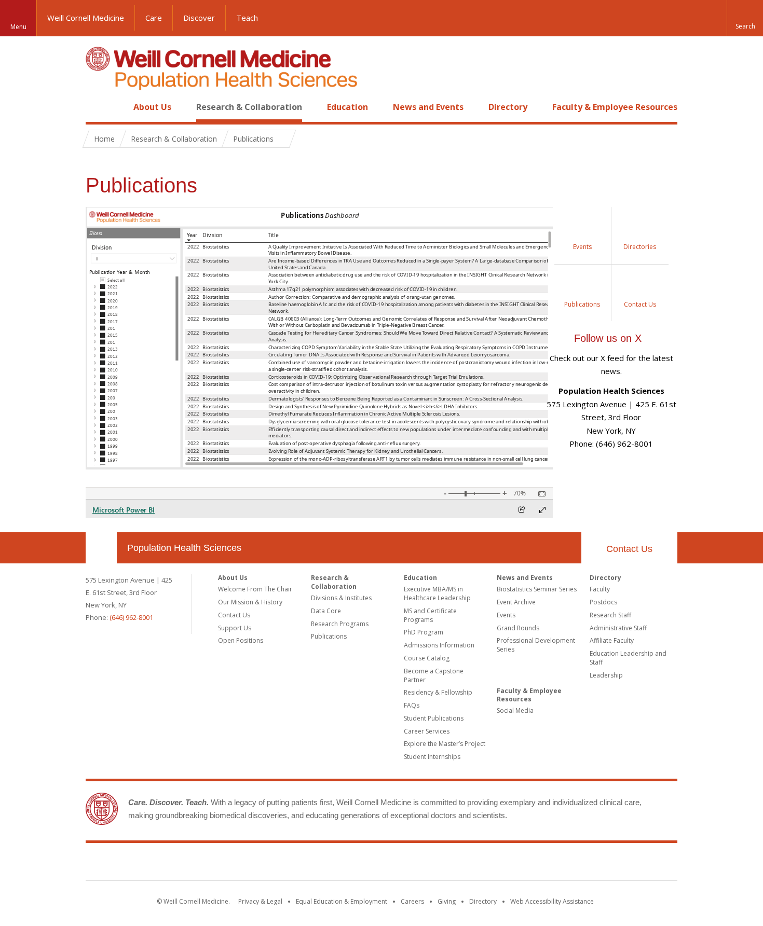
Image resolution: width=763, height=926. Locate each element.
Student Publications (434, 718)
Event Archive (516, 602)
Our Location (101, 547)
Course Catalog (426, 658)
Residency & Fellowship (438, 692)
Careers (412, 901)
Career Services (426, 731)
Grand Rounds (518, 628)
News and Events (428, 107)
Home (97, 107)
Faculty (600, 589)
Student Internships (432, 756)
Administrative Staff (618, 628)
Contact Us (629, 549)
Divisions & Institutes (341, 597)
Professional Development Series (536, 645)
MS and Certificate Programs (430, 615)
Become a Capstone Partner (434, 675)
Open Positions (240, 640)
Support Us (234, 628)
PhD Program (423, 632)
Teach (247, 17)
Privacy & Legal (260, 901)
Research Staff (610, 615)
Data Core (326, 610)
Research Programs (340, 623)
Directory (507, 107)
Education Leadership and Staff (628, 658)
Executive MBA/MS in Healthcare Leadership (437, 593)
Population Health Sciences (184, 548)
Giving (447, 901)
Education (347, 107)
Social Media (515, 710)
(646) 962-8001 (131, 617)
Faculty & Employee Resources (614, 107)
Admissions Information (439, 645)
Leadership (606, 675)
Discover (199, 17)
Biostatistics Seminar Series (537, 589)
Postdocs (603, 602)
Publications (329, 636)
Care (153, 17)
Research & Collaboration (249, 107)
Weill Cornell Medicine (85, 17)
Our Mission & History (250, 602)
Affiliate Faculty (612, 640)
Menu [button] (18, 26)
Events (506, 615)
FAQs (411, 705)
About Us (152, 107)
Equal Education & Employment (341, 901)
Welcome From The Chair (255, 589)
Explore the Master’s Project (444, 743)
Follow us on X (608, 338)
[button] (745, 18)
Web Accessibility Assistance (552, 901)
